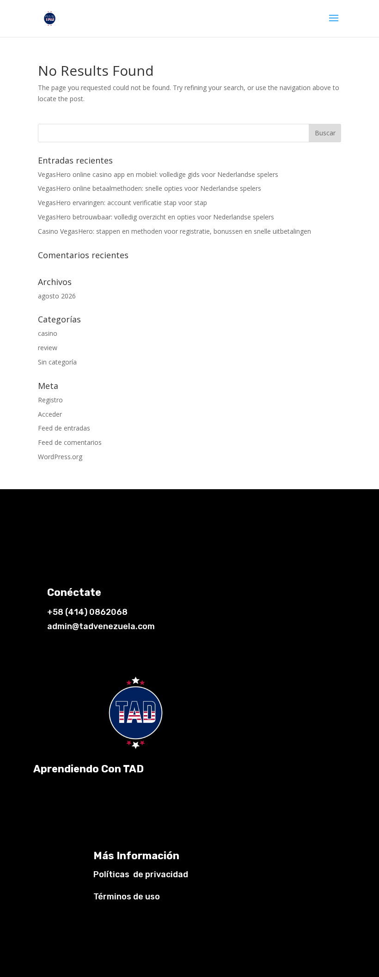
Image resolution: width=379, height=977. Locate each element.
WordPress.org (60, 456)
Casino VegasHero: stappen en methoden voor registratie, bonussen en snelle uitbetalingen (174, 231)
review (47, 347)
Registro (50, 399)
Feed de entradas (64, 428)
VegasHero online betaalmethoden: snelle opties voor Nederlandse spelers (149, 188)
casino (47, 333)
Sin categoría (57, 362)
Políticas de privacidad (140, 874)
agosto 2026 (57, 295)
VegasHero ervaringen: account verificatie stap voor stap (122, 202)
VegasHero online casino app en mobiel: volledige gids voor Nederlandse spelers (158, 174)
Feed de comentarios (70, 442)
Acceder (50, 414)
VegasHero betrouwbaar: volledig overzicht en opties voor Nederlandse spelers (156, 216)
